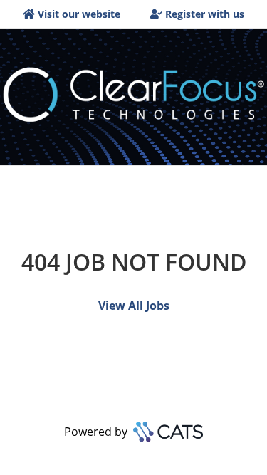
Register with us (204, 14)
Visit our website (79, 14)
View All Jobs (133, 305)
